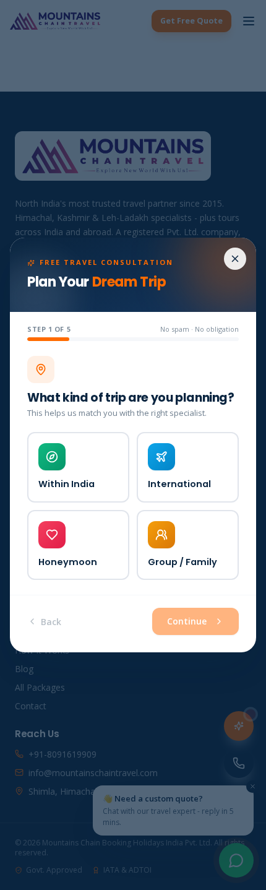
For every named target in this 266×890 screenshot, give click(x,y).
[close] (235, 259)
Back (51, 622)
